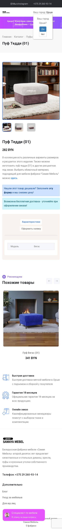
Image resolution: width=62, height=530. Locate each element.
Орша (49, 12)
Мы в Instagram (20, 4)
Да (42, 29)
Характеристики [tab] (31, 221)
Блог (5, 491)
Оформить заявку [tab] (31, 228)
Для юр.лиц (9, 503)
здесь (14, 178)
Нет (43, 34)
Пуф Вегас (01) (31, 352)
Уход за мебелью (12, 497)
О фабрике (31, 526)
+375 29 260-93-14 (42, 4)
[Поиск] (54, 12)
